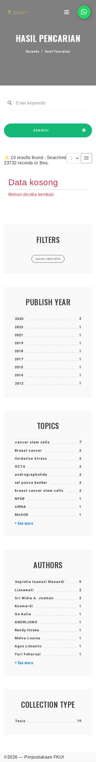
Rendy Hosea (27, 630)
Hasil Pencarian (57, 51)
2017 (19, 359)
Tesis (20, 721)
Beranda (32, 51)
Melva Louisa (27, 638)
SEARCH (41, 130)
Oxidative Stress (31, 459)
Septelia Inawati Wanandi (40, 582)
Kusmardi (24, 606)
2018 (19, 351)
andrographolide (31, 475)
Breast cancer (28, 450)
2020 (19, 319)
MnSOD (22, 515)
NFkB (20, 499)
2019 (19, 343)
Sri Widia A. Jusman (34, 598)
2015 (19, 367)
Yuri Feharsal (28, 654)
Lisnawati (24, 590)
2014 (19, 375)
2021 (19, 335)
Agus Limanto (28, 646)
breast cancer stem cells (39, 491)
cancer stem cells (32, 442)
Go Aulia (23, 614)
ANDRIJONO (26, 622)
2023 (19, 327)
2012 (19, 383)
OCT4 (20, 467)
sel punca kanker (31, 483)
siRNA (20, 507)
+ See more (24, 523)
